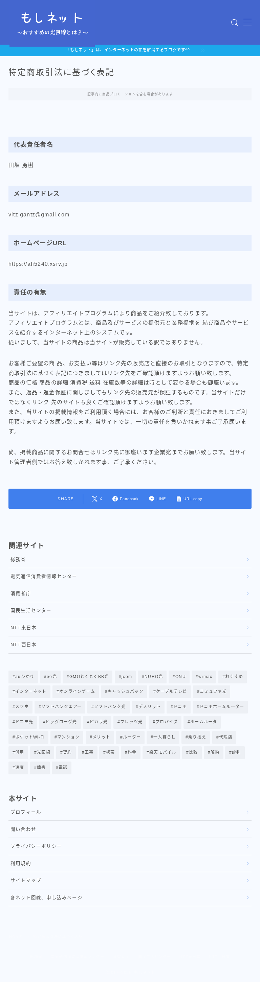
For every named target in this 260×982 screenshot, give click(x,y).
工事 (89, 752)
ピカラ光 (99, 722)
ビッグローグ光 (61, 722)
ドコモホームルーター (222, 706)
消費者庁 (20, 593)
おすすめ (234, 676)
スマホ (22, 706)
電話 (63, 767)
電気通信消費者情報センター (44, 576)
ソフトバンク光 (110, 706)
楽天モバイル (162, 752)
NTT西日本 (23, 644)
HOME (15, 937)
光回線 (43, 752)
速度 (19, 767)
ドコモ (180, 706)
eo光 (52, 676)
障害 (41, 767)
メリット (101, 737)
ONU (181, 676)
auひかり (24, 676)
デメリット (149, 706)
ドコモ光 (24, 722)
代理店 (226, 737)
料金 (132, 752)
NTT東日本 (23, 627)
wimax (206, 676)
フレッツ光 (131, 722)
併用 (19, 752)
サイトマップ (25, 880)
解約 (215, 752)
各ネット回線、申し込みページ (46, 897)
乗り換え (198, 737)
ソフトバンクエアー (61, 706)
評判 (236, 752)
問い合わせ (23, 829)
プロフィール (25, 812)
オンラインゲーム (77, 691)
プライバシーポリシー (36, 846)
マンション (68, 737)
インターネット (30, 691)
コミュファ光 (213, 691)
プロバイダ (166, 722)
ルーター (132, 737)
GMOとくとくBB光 (89, 676)
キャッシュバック (126, 691)
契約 (67, 752)
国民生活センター (31, 610)
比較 (193, 752)
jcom (127, 676)
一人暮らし (164, 737)
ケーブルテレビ (171, 691)
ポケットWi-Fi (30, 737)
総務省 (18, 559)
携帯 (110, 752)
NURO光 (154, 676)
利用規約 (20, 863)
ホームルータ (203, 722)
